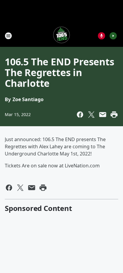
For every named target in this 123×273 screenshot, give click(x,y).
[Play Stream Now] (113, 35)
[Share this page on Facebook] (80, 114)
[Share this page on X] (91, 114)
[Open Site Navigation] (8, 35)
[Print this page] (114, 114)
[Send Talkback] (101, 35)
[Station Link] (61, 35)
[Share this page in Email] (103, 114)
